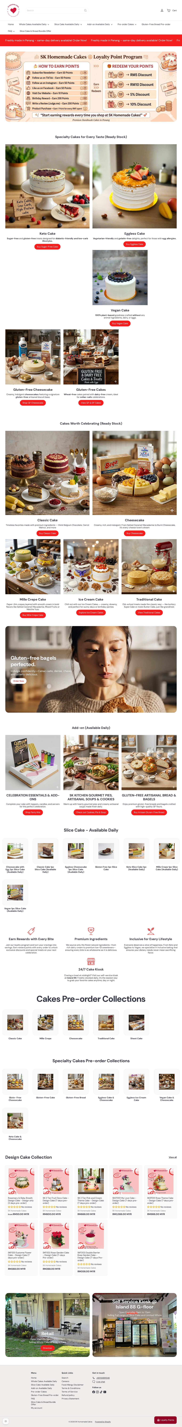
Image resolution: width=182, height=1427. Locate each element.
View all (173, 1157)
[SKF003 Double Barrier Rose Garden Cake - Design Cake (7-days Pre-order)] (91, 1248)
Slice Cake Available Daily (67, 24)
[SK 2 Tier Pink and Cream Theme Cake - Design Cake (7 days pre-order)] (91, 1191)
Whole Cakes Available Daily (33, 24)
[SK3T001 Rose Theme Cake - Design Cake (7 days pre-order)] (161, 1191)
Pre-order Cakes (126, 24)
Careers (65, 1381)
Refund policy (68, 1395)
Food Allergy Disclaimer (73, 1384)
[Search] (85, 10)
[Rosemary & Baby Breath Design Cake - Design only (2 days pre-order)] (21, 1191)
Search (65, 1378)
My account (36, 1408)
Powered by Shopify (103, 1422)
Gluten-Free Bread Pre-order (156, 24)
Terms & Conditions (71, 1388)
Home (11, 24)
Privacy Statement (70, 1398)
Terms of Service (70, 1391)
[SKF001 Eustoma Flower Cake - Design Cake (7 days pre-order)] (21, 1246)
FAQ (10, 31)
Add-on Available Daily (98, 24)
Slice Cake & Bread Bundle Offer (35, 31)
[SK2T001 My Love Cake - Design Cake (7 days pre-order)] (126, 1191)
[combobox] (57, 10)
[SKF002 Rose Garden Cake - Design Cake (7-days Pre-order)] (56, 1246)
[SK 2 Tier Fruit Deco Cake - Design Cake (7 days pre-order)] (56, 1191)
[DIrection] (47, 1325)
